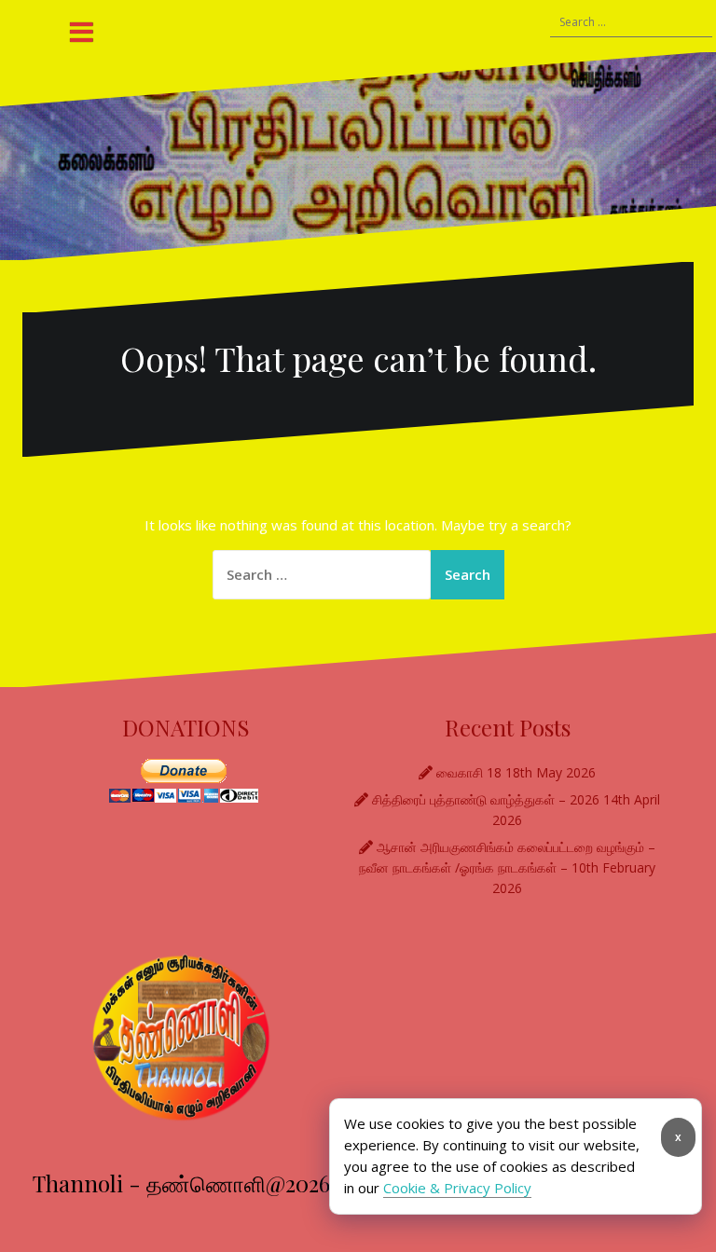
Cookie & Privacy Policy (457, 1187)
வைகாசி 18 (469, 772)
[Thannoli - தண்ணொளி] (358, 155)
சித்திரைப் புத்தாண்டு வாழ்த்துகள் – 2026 (485, 799)
